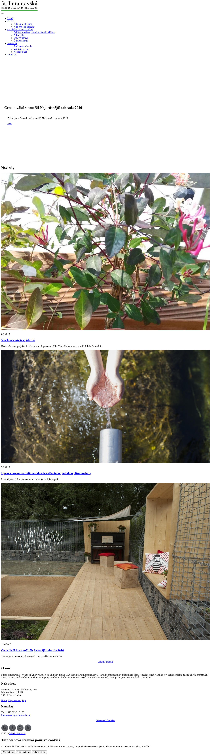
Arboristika (19, 35)
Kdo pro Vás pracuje (24, 26)
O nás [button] (10, 21)
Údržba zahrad (21, 40)
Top (24, 700)
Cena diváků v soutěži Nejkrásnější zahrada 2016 (32, 650)
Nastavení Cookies (105, 720)
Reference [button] (12, 43)
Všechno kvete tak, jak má (18, 340)
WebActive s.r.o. (17, 733)
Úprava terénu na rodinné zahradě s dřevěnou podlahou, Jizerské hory (46, 473)
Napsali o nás (20, 51)
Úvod (10, 18)
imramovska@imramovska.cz (15, 715)
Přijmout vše (8, 752)
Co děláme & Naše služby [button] (20, 29)
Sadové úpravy (21, 38)
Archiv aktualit (105, 661)
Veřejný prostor (21, 49)
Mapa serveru (14, 700)
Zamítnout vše (23, 752)
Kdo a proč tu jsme (23, 24)
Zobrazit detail (39, 752)
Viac (9, 123)
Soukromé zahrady (23, 46)
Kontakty (12, 54)
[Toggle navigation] (2, 13)
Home (4, 700)
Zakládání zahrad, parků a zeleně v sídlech (34, 32)
